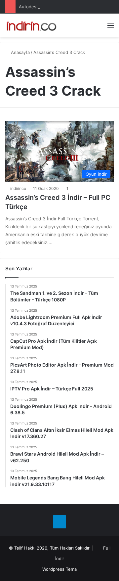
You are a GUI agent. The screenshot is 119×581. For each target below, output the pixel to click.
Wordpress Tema (59, 569)
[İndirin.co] (31, 25)
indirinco (18, 188)
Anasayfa (20, 52)
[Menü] (110, 27)
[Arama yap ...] (99, 27)
